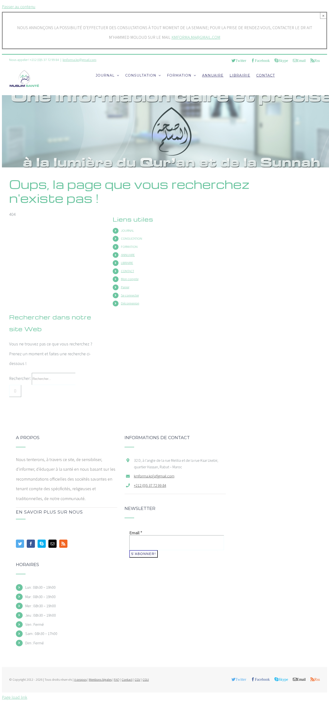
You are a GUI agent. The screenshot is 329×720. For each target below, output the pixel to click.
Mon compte (129, 279)
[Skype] (42, 544)
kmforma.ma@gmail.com (195, 37)
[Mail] (52, 544)
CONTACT (127, 271)
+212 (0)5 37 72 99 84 (150, 485)
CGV (137, 679)
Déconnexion (130, 303)
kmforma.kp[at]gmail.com (154, 476)
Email (135, 532)
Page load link (14, 697)
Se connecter (130, 295)
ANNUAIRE (128, 255)
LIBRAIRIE (127, 263)
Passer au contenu (18, 6)
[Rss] (63, 544)
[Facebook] (31, 544)
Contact (127, 679)
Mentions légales (100, 679)
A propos (80, 679)
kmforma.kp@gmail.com (79, 60)
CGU (146, 679)
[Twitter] (20, 544)
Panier (125, 287)
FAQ (116, 679)
